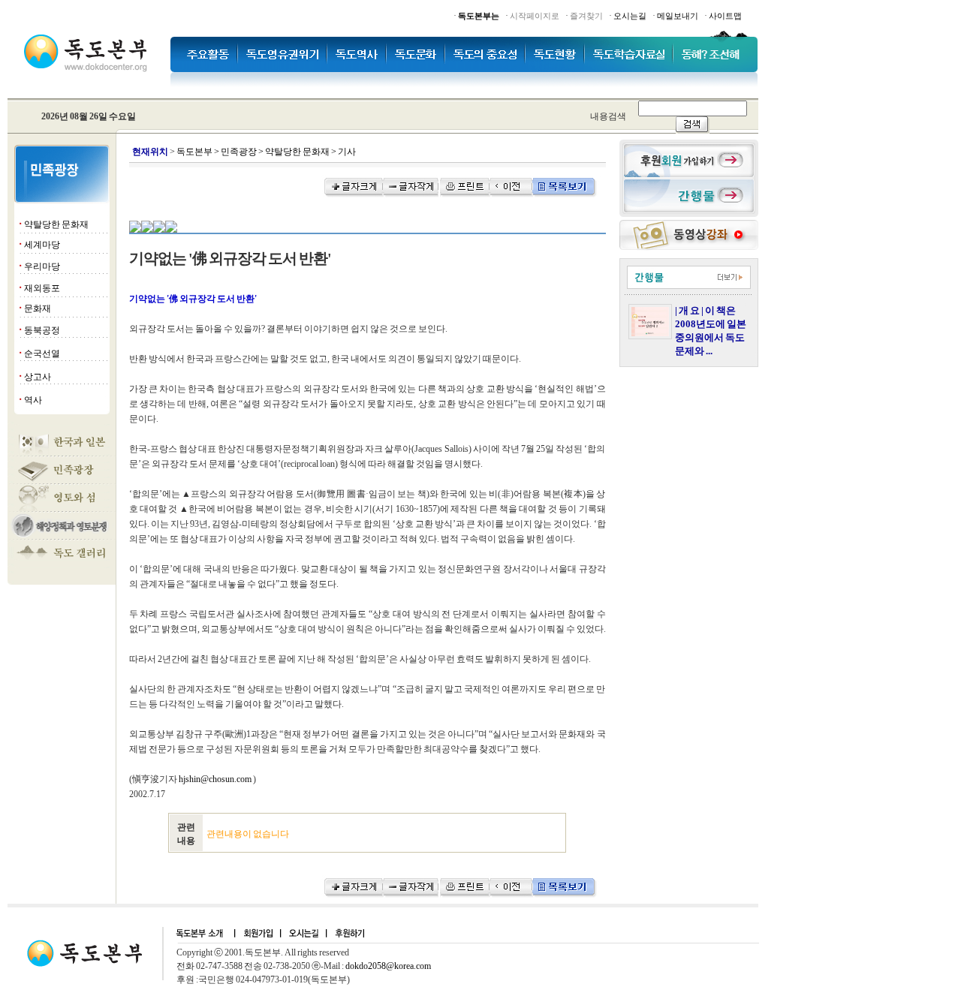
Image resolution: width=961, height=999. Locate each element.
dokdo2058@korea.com (388, 966)
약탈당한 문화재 (56, 224)
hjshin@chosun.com (215, 779)
